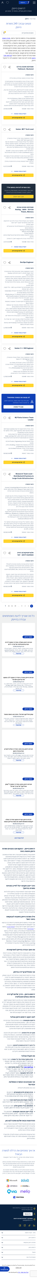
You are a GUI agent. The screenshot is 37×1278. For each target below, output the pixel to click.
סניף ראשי (30, 1208)
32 (9, 606)
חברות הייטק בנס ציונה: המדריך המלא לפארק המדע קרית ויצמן (18, 750)
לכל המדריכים (19, 838)
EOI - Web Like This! (23, 1272)
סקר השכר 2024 (18, 196)
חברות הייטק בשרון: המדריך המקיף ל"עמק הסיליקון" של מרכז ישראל (18, 785)
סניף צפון (30, 1209)
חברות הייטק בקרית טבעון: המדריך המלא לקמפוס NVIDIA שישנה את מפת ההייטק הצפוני (18, 820)
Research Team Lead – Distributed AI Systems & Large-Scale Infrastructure (23, 476)
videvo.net (18, 1267)
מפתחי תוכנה (11, 927)
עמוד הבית (33, 19)
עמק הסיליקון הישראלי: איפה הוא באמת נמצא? (18, 714)
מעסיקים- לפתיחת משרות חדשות (23, 1218)
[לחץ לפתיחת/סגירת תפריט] (34, 3)
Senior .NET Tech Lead (25, 129)
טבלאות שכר (28, 1067)
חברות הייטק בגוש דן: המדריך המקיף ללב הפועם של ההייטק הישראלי (18, 678)
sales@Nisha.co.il (28, 1220)
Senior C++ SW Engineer (24, 348)
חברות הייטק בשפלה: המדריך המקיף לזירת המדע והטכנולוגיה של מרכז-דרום (18, 643)
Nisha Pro (28, 1214)
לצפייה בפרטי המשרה (20, 114)
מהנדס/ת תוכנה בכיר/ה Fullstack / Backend (25, 68)
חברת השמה (6, 38)
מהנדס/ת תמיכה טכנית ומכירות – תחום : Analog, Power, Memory (24, 209)
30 (15, 606)
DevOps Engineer (27, 262)
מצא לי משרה (18, 407)
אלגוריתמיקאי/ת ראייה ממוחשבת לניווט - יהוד (25, 553)
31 (12, 606)
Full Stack (30, 929)
